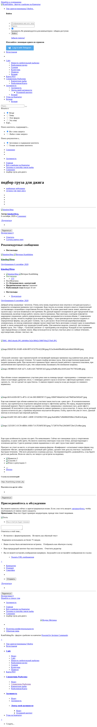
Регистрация (11, 52)
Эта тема (13, 120)
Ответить (10, 237)
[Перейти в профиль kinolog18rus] (7, 210)
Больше (14, 74)
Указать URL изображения (22, 557)
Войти (14, 33)
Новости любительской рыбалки (25, 63)
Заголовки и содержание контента (24, 143)
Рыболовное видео (19, 65)
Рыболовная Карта (19, 83)
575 (12, 279)
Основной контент (24, 92)
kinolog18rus (12, 214)
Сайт (8, 61)
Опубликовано (14, 264)
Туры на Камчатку (14, 97)
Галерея (14, 67)
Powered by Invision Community (55, 635)
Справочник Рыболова (16, 79)
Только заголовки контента (21, 145)
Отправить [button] (11, 579)
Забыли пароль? (18, 38)
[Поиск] (26, 106)
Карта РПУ (11, 76)
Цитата (9, 469)
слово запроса (18, 134)
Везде (11, 113)
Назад (13, 656)
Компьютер (11, 566)
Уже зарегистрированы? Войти (20, 9)
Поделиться (6, 220)
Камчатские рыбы (19, 81)
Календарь (15, 70)
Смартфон (10, 570)
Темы (11, 115)
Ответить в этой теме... (11, 531)
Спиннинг (21, 216)
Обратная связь (12, 631)
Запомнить (15, 31)
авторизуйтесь (78, 508)
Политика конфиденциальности (20, 629)
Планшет (10, 568)
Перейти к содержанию (11, 2)
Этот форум (14, 118)
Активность (11, 85)
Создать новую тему (14, 239)
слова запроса (17, 131)
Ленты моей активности (21, 90)
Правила (15, 72)
